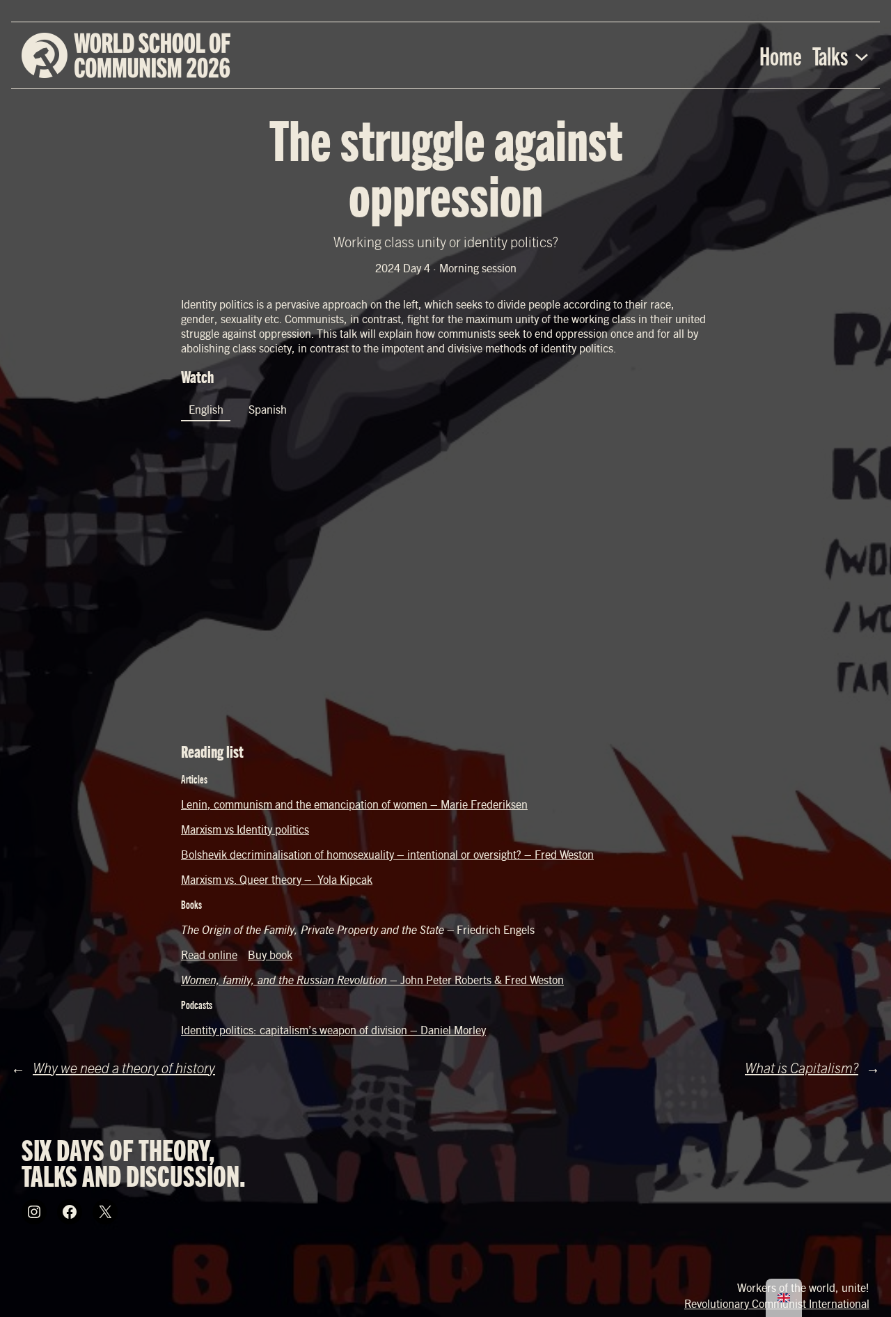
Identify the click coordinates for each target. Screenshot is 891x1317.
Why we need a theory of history (124, 1067)
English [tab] (206, 409)
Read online (209, 954)
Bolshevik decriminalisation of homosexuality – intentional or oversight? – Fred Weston (387, 854)
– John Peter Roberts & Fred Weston (372, 979)
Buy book (270, 954)
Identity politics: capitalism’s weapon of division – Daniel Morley (333, 1029)
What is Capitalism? (801, 1067)
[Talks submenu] (861, 55)
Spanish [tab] (268, 409)
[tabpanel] (445, 581)
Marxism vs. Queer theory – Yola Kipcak (276, 879)
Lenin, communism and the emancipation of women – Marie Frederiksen (354, 804)
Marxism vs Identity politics (245, 829)
